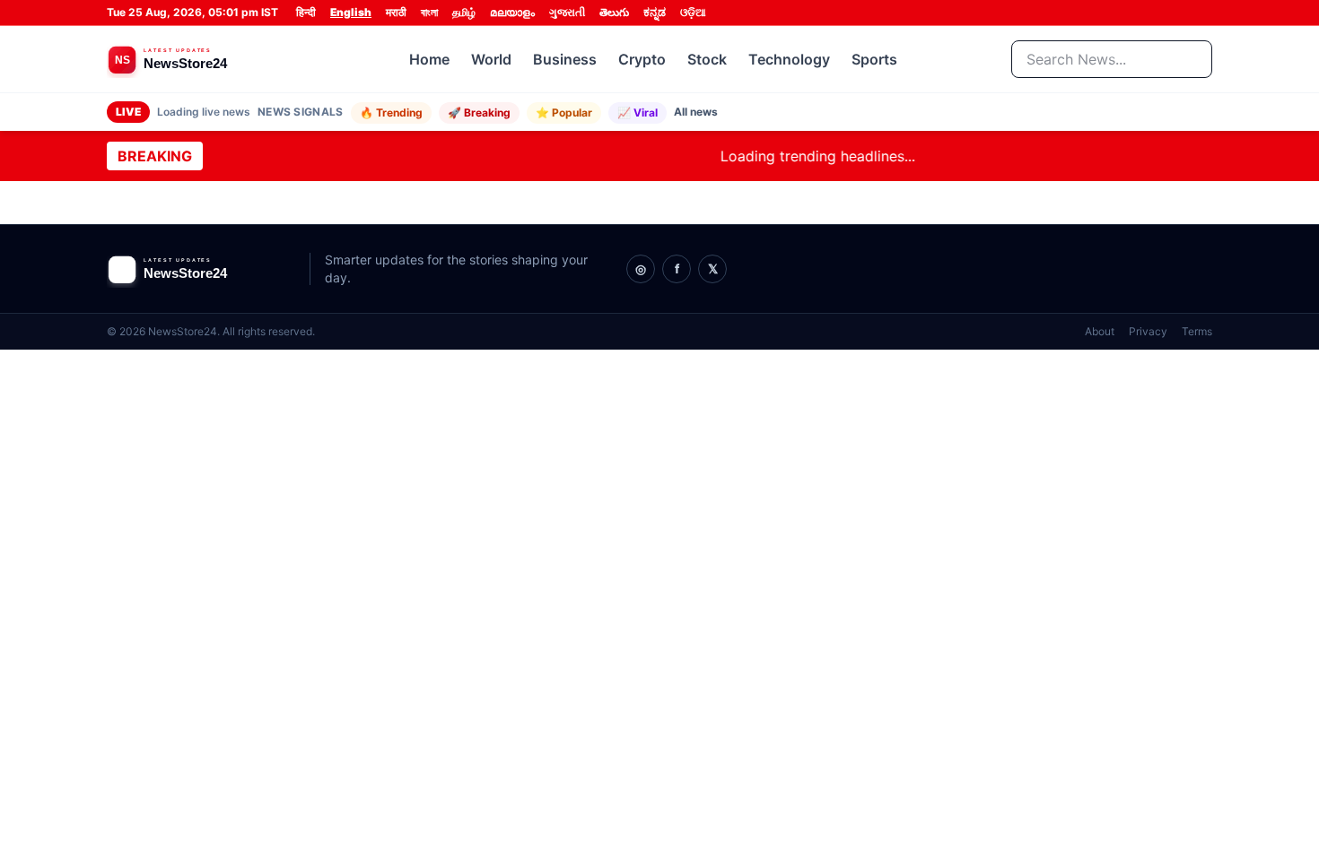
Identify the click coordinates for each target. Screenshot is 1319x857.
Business (565, 59)
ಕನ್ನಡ (654, 12)
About (1099, 331)
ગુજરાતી (567, 12)
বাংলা (429, 12)
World (491, 59)
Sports (874, 59)
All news (696, 111)
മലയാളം (512, 12)
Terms (1197, 331)
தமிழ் (464, 12)
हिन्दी (306, 12)
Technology (789, 59)
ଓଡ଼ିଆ (693, 12)
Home (429, 59)
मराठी (396, 12)
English (350, 12)
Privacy (1148, 331)
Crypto (642, 59)
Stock (707, 59)
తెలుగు (614, 12)
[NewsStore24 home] (201, 59)
